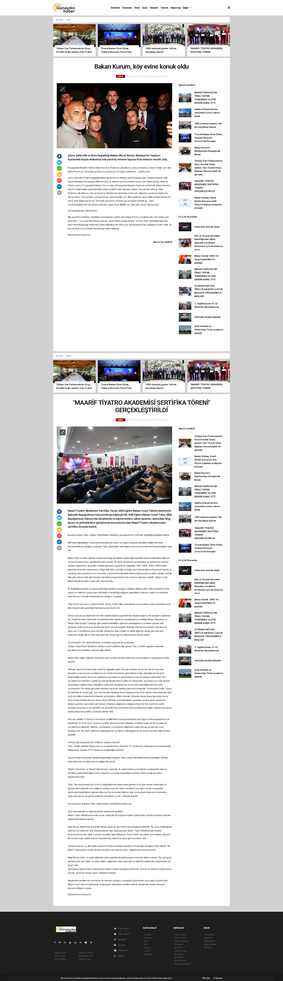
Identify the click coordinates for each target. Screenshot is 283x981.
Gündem (115, 7)
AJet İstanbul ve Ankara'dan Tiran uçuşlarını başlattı (208, 329)
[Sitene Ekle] (92, 942)
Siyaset (154, 7)
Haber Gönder (85, 959)
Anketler (208, 938)
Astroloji (208, 947)
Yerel (137, 7)
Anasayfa (60, 20)
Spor (145, 7)
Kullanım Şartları (86, 952)
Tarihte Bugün (180, 951)
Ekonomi (127, 7)
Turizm (164, 7)
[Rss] (82, 942)
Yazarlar (121, 939)
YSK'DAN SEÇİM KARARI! (207, 317)
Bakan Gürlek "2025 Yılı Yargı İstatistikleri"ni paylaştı (206, 259)
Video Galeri (124, 934)
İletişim (121, 956)
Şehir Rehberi (180, 960)
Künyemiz (122, 950)
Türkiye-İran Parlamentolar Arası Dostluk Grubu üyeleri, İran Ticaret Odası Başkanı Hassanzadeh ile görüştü (208, 167)
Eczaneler (178, 944)
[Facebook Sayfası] (56, 942)
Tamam (219, 978)
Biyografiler (209, 941)
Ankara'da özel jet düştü (207, 226)
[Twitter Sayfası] (61, 942)
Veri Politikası (61, 959)
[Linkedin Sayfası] (77, 942)
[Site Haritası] (87, 942)
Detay (207, 978)
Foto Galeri (123, 928)
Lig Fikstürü (179, 947)
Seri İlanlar (179, 957)
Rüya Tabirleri (210, 944)
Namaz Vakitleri (181, 941)
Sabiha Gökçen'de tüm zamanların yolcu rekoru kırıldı (207, 113)
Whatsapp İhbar (86, 956)
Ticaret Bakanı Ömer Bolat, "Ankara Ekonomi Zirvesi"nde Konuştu (208, 138)
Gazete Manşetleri (182, 964)
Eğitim (68, 356)
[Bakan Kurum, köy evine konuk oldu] (114, 115)
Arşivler (121, 945)
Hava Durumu (180, 934)
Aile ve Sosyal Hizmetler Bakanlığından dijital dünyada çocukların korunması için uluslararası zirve (208, 243)
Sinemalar (179, 954)
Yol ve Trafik (179, 938)
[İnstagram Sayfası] (66, 942)
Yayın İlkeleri (60, 956)
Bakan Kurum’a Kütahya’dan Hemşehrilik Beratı (207, 151)
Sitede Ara (209, 934)
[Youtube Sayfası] (71, 942)
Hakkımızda (60, 952)
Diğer (186, 7)
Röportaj (175, 7)
